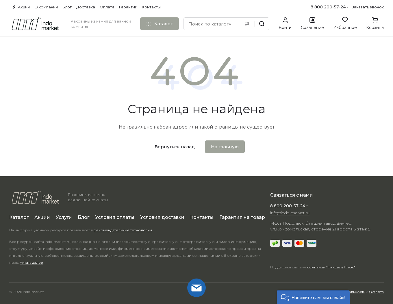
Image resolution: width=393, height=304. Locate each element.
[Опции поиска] (247, 24)
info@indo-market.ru (289, 212)
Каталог (19, 217)
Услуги (64, 217)
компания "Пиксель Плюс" (331, 267)
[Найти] (262, 24)
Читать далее (31, 262)
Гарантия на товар (242, 217)
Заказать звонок (368, 7)
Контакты (202, 217)
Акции (42, 217)
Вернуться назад (175, 146)
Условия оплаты (114, 217)
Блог (83, 217)
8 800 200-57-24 (328, 7)
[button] (313, 297)
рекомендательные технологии (123, 230)
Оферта (376, 292)
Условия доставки (162, 217)
